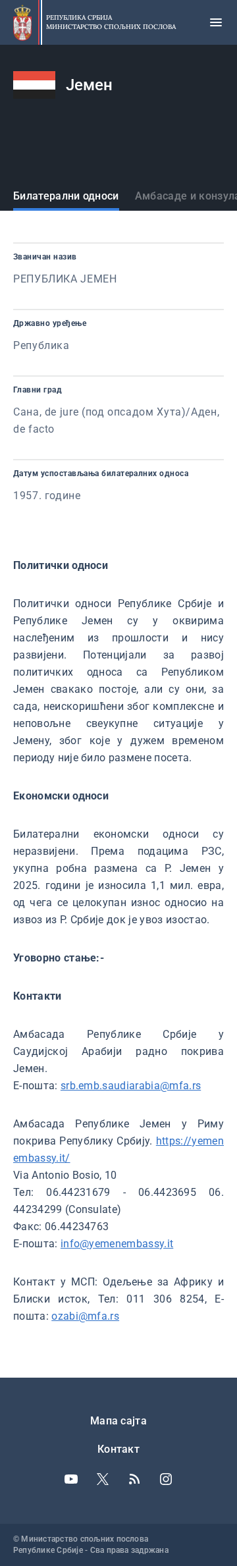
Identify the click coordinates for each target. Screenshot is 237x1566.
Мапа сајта (118, 1421)
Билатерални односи (66, 196)
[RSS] (134, 1479)
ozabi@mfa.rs (85, 1316)
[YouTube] (71, 1479)
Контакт (118, 1449)
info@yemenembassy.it (117, 1243)
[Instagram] (166, 1479)
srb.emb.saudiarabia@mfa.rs (131, 1085)
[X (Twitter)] (103, 1479)
